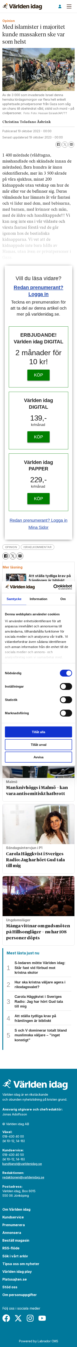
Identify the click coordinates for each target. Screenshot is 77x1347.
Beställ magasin (15, 1240)
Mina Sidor (38, 527)
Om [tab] (63, 599)
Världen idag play (17, 1271)
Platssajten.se (14, 1279)
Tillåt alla (38, 732)
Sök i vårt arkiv (15, 1256)
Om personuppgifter (19, 1295)
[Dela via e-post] (71, 144)
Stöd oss (9, 1287)
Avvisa (38, 757)
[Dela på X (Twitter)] (65, 144)
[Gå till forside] (22, 6)
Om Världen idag (16, 1209)
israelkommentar (38, 547)
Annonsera (11, 1232)
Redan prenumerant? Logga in (39, 520)
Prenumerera (13, 1225)
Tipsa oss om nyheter (20, 1264)
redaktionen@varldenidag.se (23, 1177)
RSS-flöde (10, 1248)
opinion (11, 547)
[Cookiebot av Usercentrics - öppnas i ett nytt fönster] (54, 587)
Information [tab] (38, 599)
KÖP (38, 375)
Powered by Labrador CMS (38, 1341)
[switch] (66, 686)
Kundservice (13, 1217)
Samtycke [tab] (14, 599)
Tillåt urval (38, 744)
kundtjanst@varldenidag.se (22, 1164)
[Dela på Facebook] (58, 144)
